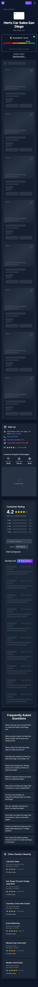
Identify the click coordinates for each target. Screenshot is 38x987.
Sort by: (12, 547)
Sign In (28, 3)
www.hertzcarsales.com (15, 440)
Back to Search (9, 9)
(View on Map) (16, 433)
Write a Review (26, 561)
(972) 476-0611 (12, 437)
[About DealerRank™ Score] (34, 36)
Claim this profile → (19, 56)
